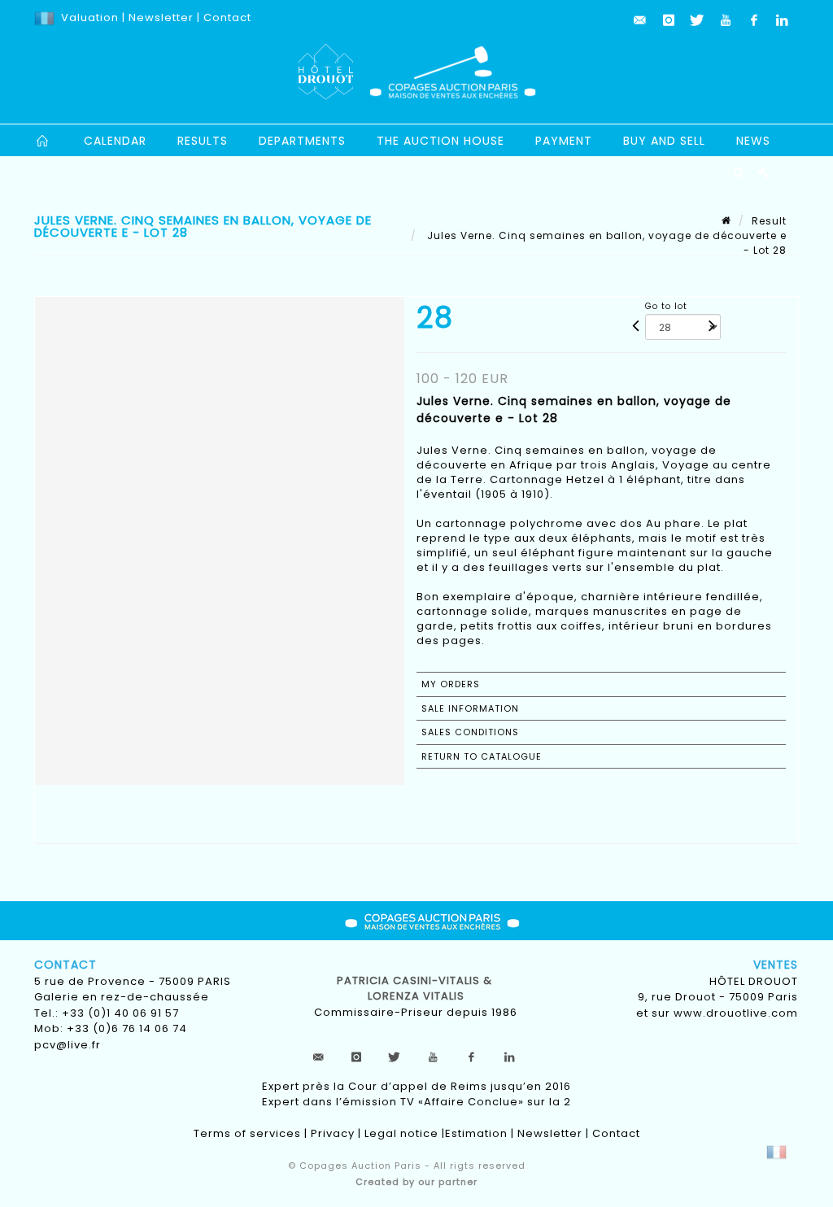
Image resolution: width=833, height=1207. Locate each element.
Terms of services (247, 1133)
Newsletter (159, 17)
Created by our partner (416, 1181)
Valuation (90, 17)
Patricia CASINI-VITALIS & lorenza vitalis (416, 988)
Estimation (476, 1133)
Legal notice (401, 1133)
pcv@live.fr (67, 1044)
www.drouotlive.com (736, 1013)
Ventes (775, 964)
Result (769, 221)
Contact (227, 17)
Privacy (333, 1133)
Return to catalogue (481, 756)
